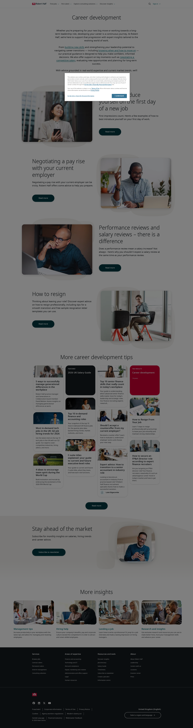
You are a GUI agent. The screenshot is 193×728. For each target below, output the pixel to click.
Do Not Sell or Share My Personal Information (98, 84)
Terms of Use (95, 88)
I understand (119, 96)
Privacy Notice (95, 90)
